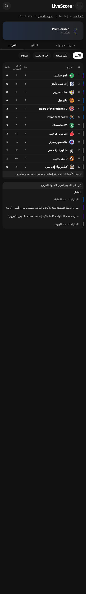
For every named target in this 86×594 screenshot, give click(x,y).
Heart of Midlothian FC (53, 108)
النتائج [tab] (34, 45)
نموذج (24, 55)
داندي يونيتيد (60, 158)
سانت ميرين (60, 92)
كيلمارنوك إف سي (56, 167)
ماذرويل (63, 100)
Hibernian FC (60, 125)
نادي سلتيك (61, 75)
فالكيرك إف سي (58, 150)
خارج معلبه (41, 55)
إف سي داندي (59, 84)
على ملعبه (62, 55)
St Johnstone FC (57, 117)
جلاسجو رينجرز (58, 142)
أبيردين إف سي (58, 133)
